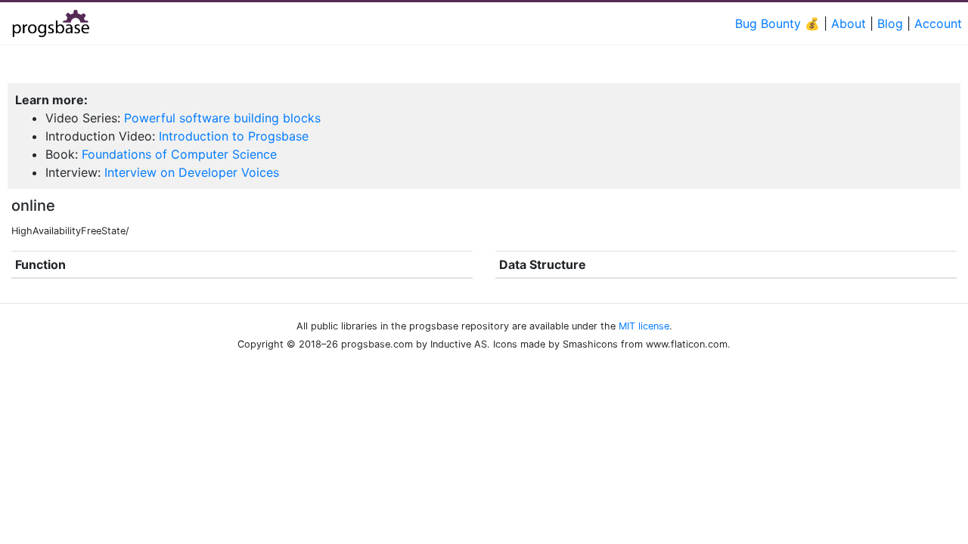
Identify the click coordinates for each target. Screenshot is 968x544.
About (848, 23)
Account (938, 23)
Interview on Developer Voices (191, 172)
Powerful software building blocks (222, 117)
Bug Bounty (768, 23)
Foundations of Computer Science (179, 154)
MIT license (644, 326)
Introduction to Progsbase (234, 136)
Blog (890, 23)
